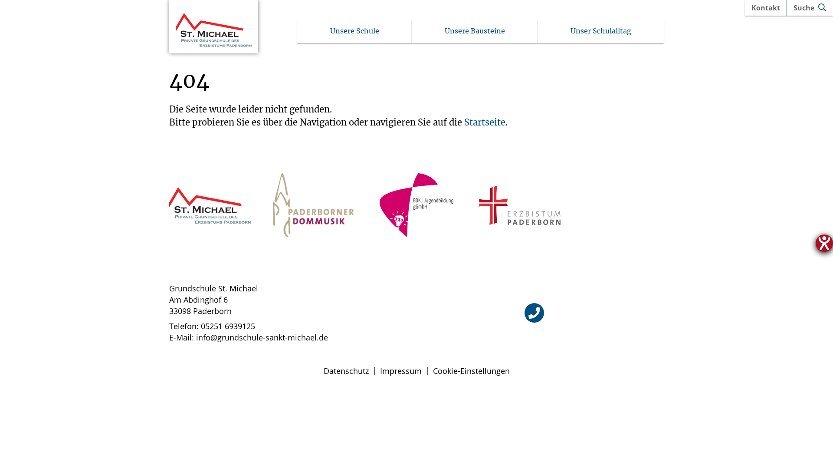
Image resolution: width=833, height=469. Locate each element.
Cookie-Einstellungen (471, 371)
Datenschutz (346, 371)
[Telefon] (534, 313)
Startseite (484, 122)
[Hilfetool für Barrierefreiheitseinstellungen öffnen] (824, 243)
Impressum (401, 371)
